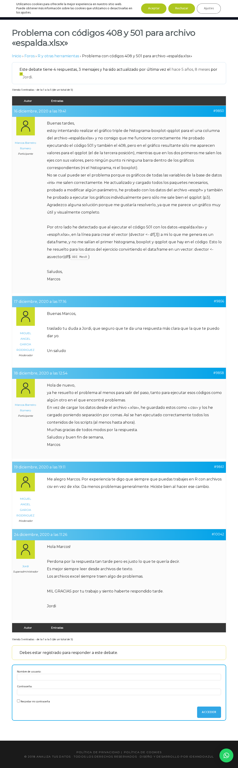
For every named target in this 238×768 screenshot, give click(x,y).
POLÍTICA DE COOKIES (143, 752)
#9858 (218, 373)
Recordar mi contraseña (35, 702)
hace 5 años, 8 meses (191, 69)
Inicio (16, 56)
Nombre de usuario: (29, 672)
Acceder (209, 712)
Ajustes (209, 8)
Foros (29, 56)
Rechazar (181, 8)
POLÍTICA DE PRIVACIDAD (98, 752)
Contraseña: (24, 687)
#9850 (218, 111)
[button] (226, 755)
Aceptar (153, 8)
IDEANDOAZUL (201, 756)
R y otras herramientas (58, 56)
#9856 (219, 301)
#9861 (219, 467)
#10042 (218, 534)
